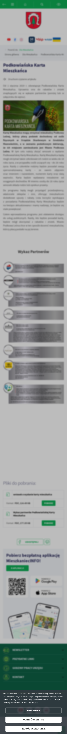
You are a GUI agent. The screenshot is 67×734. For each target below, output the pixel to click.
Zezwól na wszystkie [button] (33, 728)
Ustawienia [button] (33, 710)
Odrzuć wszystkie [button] (33, 719)
